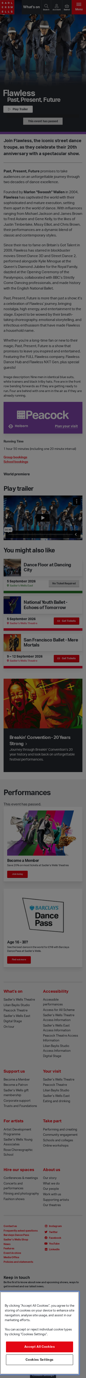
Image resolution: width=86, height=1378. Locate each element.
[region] (39, 1333)
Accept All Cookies (39, 1346)
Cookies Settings (40, 1359)
